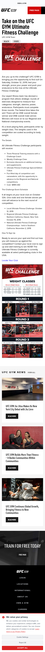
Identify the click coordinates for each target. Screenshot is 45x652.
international (23, 590)
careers (22, 609)
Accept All (22, 648)
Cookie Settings (22, 637)
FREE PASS (34, 10)
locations (22, 584)
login (22, 578)
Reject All (22, 643)
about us (22, 597)
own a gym (22, 603)
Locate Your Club (10, 260)
